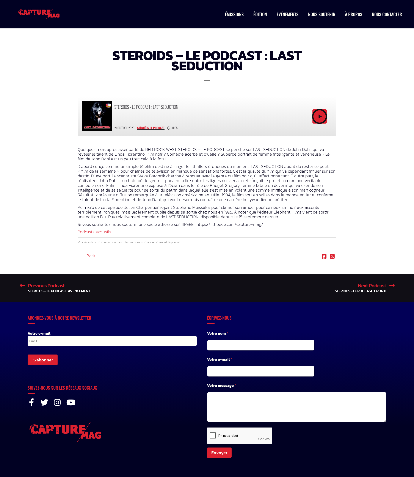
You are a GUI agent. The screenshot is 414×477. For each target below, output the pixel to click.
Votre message (221, 385)
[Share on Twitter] (332, 257)
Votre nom (218, 333)
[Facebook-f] (31, 402)
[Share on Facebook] (324, 257)
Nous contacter (387, 14)
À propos (353, 14)
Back (91, 255)
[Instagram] (57, 402)
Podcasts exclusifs (94, 232)
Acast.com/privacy (97, 242)
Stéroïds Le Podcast (151, 127)
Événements (287, 14)
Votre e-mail (39, 333)
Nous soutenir (321, 14)
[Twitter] (44, 402)
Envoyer (219, 452)
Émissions (234, 14)
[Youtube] (70, 402)
